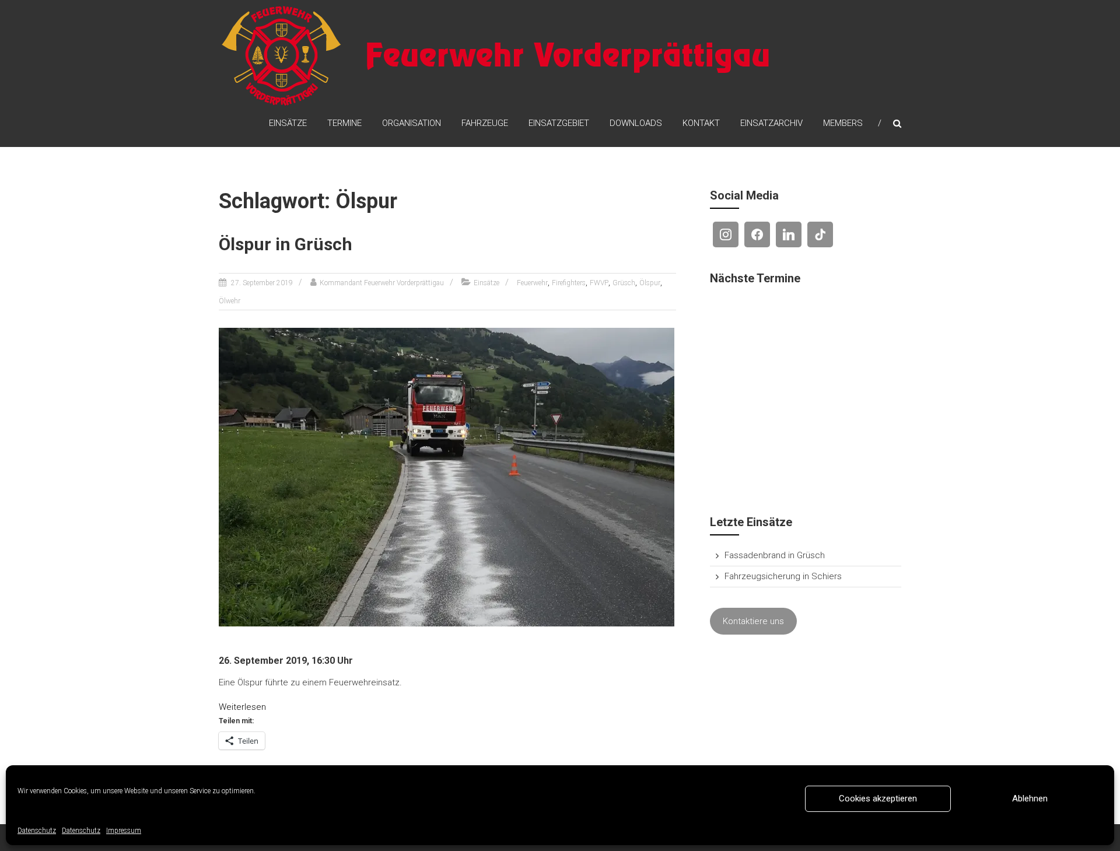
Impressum (123, 831)
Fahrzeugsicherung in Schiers (783, 576)
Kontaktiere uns (753, 621)
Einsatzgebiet (558, 123)
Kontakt (701, 123)
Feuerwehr (532, 283)
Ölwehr (229, 301)
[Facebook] (757, 234)
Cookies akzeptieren (878, 798)
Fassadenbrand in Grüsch (774, 555)
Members (843, 123)
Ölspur (649, 283)
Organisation (411, 123)
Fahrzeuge (484, 123)
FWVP (599, 283)
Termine (344, 123)
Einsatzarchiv (771, 123)
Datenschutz (37, 831)
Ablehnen (1030, 798)
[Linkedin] (788, 234)
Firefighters (569, 283)
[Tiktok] (820, 234)
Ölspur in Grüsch (285, 244)
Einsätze (288, 123)
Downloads (636, 123)
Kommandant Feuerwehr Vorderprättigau (382, 283)
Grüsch (623, 283)
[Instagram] (725, 234)
